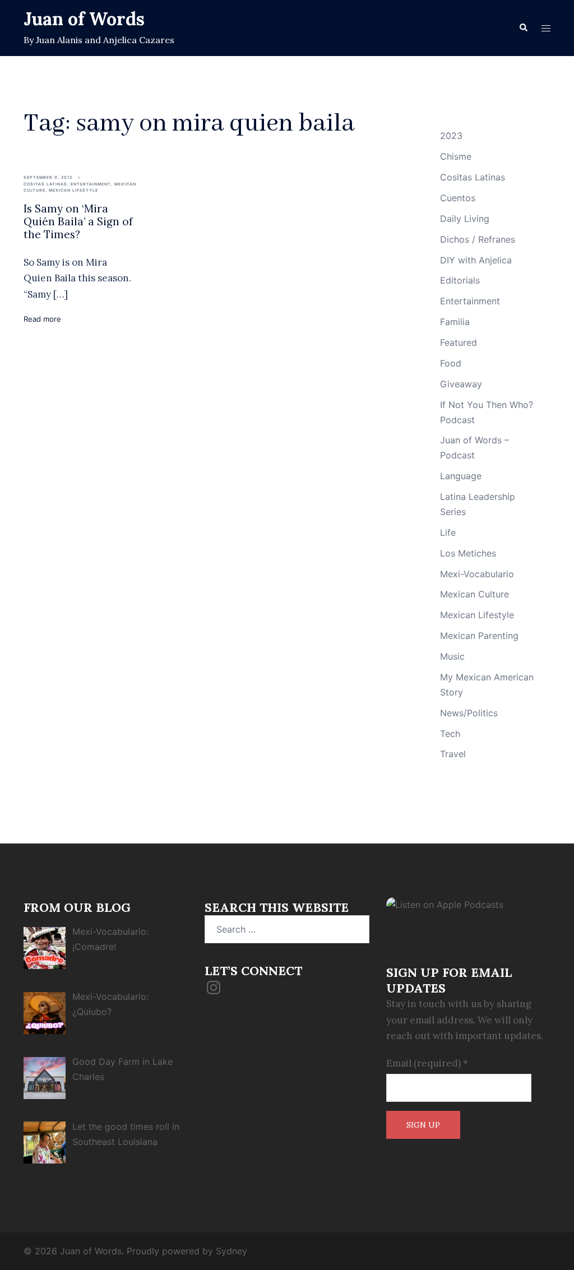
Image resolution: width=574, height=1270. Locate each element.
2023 (451, 135)
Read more (42, 318)
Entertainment (91, 184)
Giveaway (461, 384)
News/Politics (469, 713)
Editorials (460, 280)
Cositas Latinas (45, 184)
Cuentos (457, 197)
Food (450, 363)
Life (448, 532)
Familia (455, 321)
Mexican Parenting (479, 635)
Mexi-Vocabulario (477, 574)
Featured (458, 342)
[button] (523, 28)
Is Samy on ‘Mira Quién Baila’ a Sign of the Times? (78, 221)
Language (461, 475)
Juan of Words (84, 18)
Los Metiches (468, 553)
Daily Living (464, 218)
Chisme (455, 156)
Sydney (231, 1251)
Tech (450, 733)
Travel (453, 753)
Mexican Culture (474, 594)
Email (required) (427, 1063)
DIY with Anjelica (476, 260)
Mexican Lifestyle (73, 190)
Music (452, 656)
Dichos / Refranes (477, 239)
